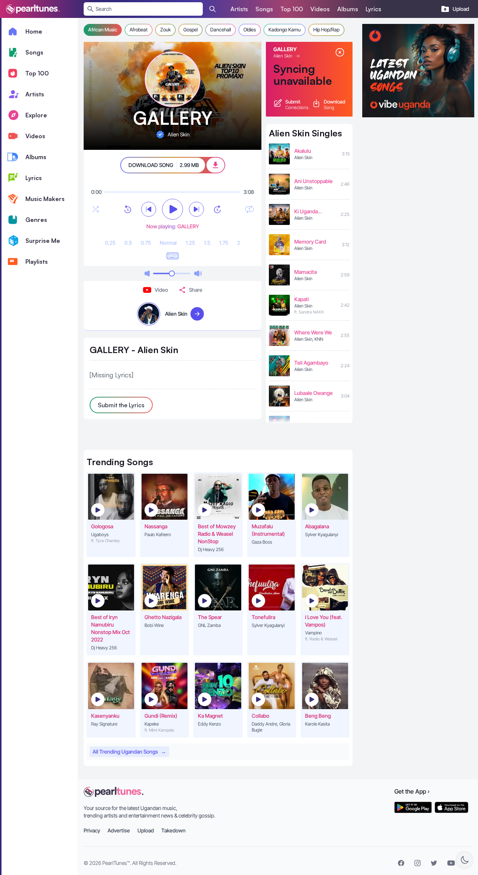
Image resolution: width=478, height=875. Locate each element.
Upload (145, 830)
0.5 (128, 242)
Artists (239, 9)
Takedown (173, 830)
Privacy (92, 830)
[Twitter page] (434, 863)
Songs (264, 9)
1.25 (190, 242)
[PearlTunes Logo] (33, 9)
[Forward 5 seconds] (217, 209)
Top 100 (291, 9)
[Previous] (148, 209)
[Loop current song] (249, 209)
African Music (102, 30)
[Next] (196, 209)
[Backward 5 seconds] (127, 209)
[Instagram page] (417, 863)
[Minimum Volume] (147, 273)
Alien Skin (282, 56)
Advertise (119, 830)
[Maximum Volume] (197, 273)
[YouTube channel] (451, 863)
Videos (320, 9)
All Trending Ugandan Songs (129, 751)
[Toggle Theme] (465, 860)
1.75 (223, 242)
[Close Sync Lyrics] (340, 52)
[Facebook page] (401, 863)
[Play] (172, 209)
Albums (347, 9)
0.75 (146, 242)
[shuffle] (95, 209)
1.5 (207, 242)
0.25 (110, 242)
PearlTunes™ (116, 863)
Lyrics (373, 9)
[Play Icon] (98, 510)
